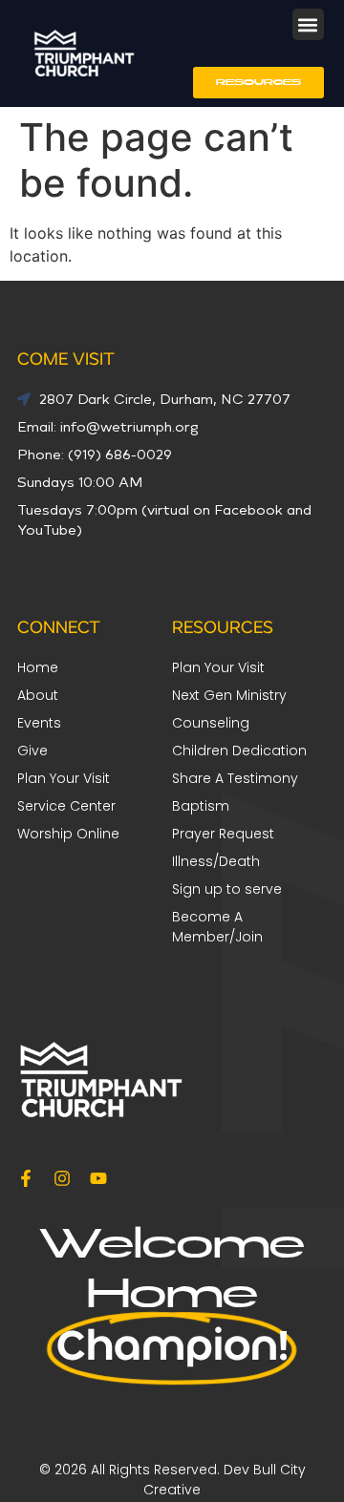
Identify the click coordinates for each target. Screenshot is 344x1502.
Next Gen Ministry (229, 695)
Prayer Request (223, 833)
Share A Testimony (235, 778)
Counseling (210, 722)
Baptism (200, 805)
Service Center (66, 805)
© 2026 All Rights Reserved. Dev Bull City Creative (172, 1479)
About (37, 695)
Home (37, 667)
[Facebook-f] (25, 1178)
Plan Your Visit (218, 667)
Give (32, 750)
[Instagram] (62, 1178)
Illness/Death (216, 861)
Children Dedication (239, 750)
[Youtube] (98, 1178)
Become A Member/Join (217, 926)
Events (39, 722)
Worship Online (68, 833)
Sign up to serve (227, 889)
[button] (308, 24)
